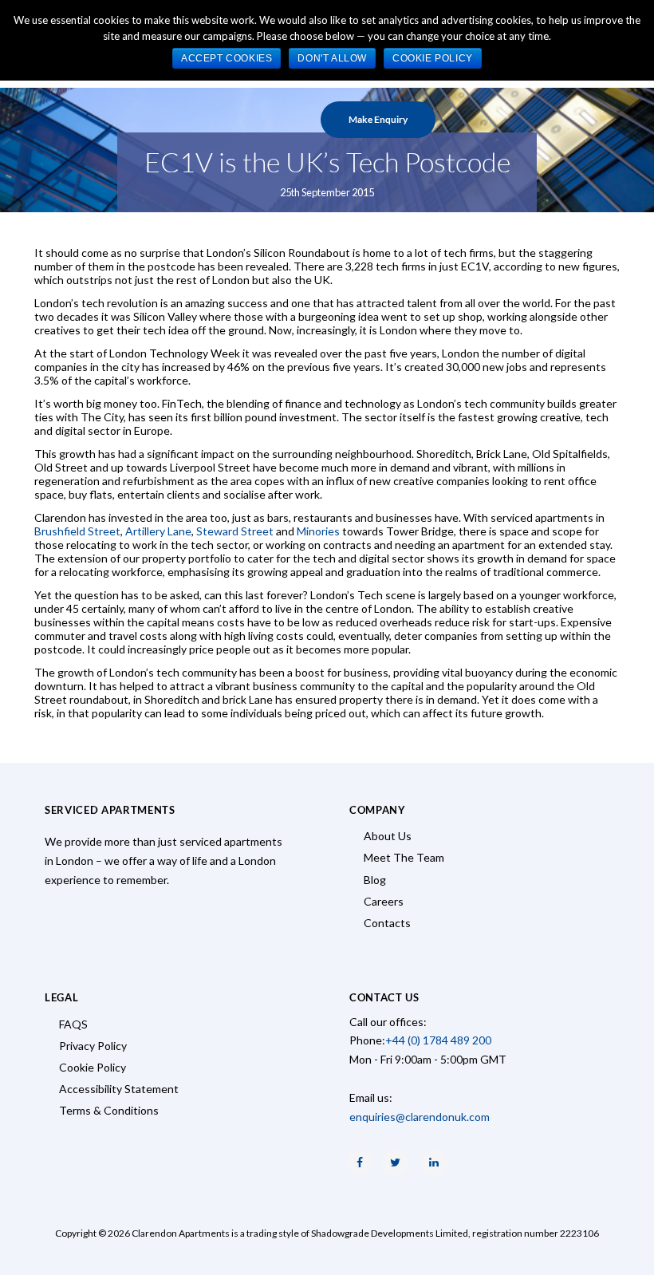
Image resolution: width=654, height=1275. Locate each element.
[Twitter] (394, 1162)
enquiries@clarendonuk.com (419, 1116)
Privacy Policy (93, 1045)
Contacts (387, 923)
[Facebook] (359, 1162)
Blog (375, 879)
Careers (384, 901)
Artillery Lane (158, 531)
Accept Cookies (226, 58)
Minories (318, 531)
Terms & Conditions (109, 1110)
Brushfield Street (77, 531)
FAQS (73, 1024)
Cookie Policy (92, 1067)
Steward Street (235, 531)
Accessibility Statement (119, 1088)
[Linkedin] (434, 1162)
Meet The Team (404, 857)
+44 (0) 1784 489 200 (438, 1040)
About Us (388, 836)
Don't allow (332, 58)
